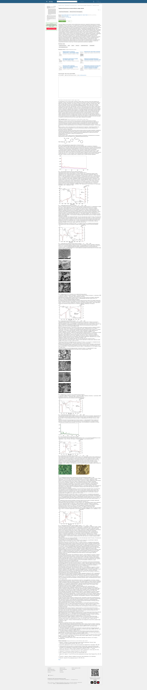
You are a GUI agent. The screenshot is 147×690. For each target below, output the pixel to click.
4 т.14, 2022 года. (68, 17)
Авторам (61, 670)
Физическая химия (96, 5)
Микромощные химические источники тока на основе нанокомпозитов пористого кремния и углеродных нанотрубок (92, 66)
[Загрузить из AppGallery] (98, 682)
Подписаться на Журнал (51, 28)
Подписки (82, 1)
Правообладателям (51, 669)
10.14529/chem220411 (82, 75)
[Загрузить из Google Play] (92, 682)
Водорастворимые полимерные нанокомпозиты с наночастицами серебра (71, 52)
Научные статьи (61, 5)
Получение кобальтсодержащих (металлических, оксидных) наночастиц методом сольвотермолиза (70, 66)
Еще (59, 659)
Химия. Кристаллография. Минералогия (85, 5)
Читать (62, 21)
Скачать (69, 21)
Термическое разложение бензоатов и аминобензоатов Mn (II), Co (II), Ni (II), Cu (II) (92, 59)
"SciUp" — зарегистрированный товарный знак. (61, 683)
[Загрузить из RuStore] (95, 682)
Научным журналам (63, 669)
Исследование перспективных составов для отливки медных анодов (70, 59)
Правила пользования (51, 670)
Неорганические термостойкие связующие (92, 51)
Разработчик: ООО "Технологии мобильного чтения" (57, 678)
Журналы (73, 669)
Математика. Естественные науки (71, 5)
